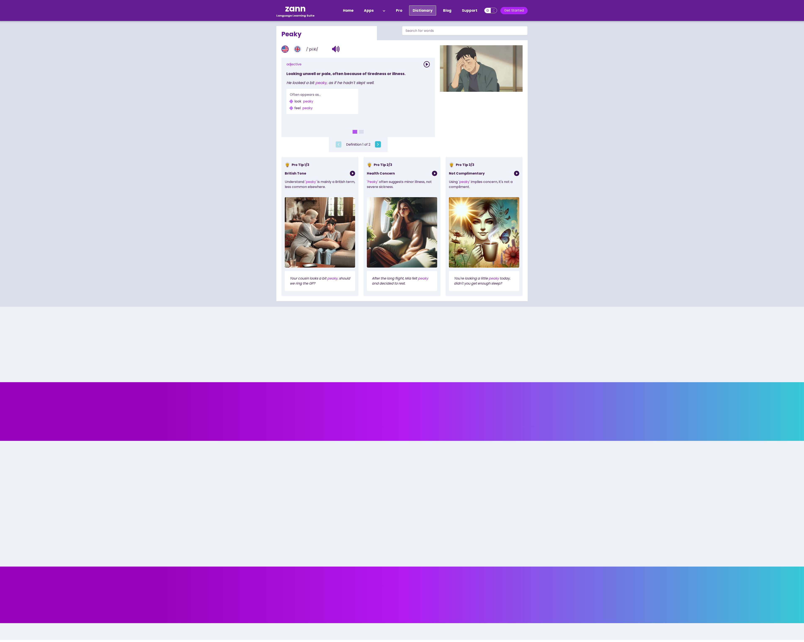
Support (469, 10)
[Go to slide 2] (361, 132)
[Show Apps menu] (384, 10)
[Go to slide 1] (355, 132)
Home (348, 10)
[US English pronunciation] (285, 49)
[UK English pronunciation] (297, 49)
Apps (369, 10)
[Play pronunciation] (427, 64)
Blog (447, 10)
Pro (399, 10)
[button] (336, 49)
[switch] (490, 10)
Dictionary (423, 10)
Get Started (514, 10)
